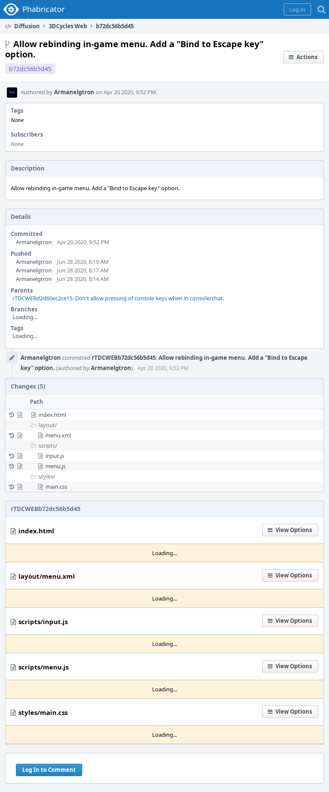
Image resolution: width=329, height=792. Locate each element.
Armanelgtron (74, 92)
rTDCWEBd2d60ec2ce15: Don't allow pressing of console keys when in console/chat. (118, 298)
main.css (56, 486)
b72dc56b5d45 (30, 69)
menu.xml (58, 435)
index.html (52, 414)
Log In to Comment (49, 770)
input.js (54, 456)
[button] (297, 9)
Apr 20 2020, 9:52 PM (163, 368)
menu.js (55, 466)
